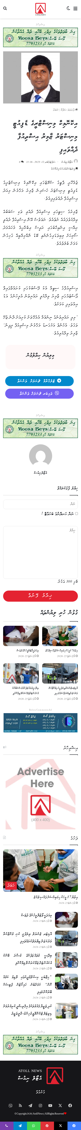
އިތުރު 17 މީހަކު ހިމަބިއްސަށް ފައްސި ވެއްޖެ (61, 651)
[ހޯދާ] (5, 11)
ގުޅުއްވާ (40, 1092)
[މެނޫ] (76, 11)
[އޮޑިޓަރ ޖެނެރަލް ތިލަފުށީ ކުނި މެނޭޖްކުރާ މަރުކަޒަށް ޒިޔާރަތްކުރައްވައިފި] (60, 673)
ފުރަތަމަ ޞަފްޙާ (68, 110)
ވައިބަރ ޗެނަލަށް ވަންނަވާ (36, 394)
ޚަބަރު (55, 110)
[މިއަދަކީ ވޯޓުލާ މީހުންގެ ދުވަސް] (21, 636)
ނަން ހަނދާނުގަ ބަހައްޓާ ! (58, 514)
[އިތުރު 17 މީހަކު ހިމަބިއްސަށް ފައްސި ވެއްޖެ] (60, 636)
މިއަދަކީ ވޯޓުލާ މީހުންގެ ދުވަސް (28, 651)
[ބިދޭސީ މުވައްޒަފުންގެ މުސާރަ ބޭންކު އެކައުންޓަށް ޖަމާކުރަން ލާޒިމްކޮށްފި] (21, 673)
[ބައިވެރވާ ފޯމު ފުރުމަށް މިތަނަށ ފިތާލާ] (40, 268)
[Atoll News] (40, 9)
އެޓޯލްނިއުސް (67, 162)
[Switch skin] (68, 11)
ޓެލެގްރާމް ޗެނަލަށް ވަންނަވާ (36, 381)
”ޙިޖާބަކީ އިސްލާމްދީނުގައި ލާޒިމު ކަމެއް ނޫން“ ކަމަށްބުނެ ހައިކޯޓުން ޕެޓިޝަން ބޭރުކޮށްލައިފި (27, 984)
